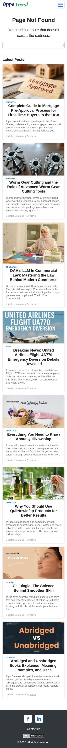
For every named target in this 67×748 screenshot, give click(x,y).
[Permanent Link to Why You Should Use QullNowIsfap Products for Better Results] (33, 505)
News (9, 347)
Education (11, 267)
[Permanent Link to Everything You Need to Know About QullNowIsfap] (33, 429)
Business (10, 102)
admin (33, 136)
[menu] (60, 4)
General (10, 657)
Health (10, 582)
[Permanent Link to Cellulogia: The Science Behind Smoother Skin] (33, 582)
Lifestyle (11, 431)
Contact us (33, 729)
